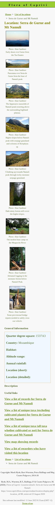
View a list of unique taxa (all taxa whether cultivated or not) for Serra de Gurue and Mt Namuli (28, 430)
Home (8, 14)
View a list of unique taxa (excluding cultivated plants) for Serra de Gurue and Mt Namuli (27, 415)
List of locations (23, 14)
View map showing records (21, 441)
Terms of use (27, 503)
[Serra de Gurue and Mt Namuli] (17, 38)
